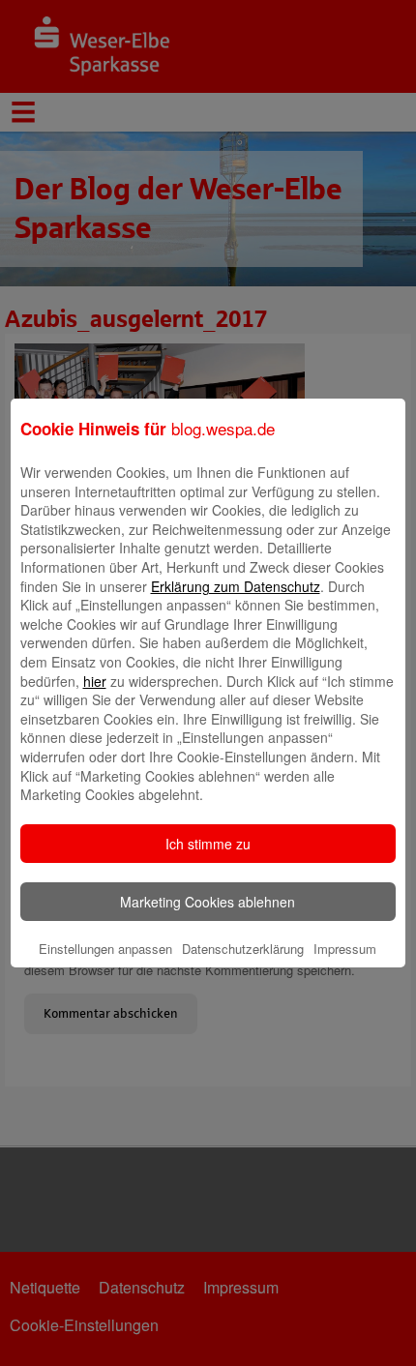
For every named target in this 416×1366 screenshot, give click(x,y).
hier (94, 681)
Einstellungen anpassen (105, 948)
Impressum (344, 948)
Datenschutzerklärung (243, 948)
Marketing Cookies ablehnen (207, 901)
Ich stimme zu (208, 843)
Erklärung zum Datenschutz (235, 586)
